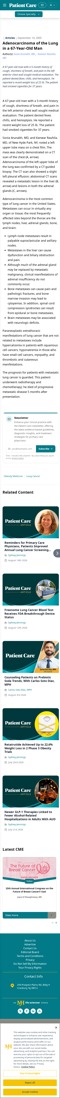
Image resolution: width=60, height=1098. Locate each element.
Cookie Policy (28, 1066)
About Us (30, 940)
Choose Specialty (26, 14)
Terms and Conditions (30, 956)
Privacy (30, 960)
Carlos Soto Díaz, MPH (20, 689)
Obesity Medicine (13, 476)
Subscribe (44, 448)
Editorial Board (30, 952)
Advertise (30, 944)
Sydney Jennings (17, 555)
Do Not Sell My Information (30, 963)
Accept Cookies (30, 1091)
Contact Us (30, 948)
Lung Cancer (33, 476)
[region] (30, 1060)
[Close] (56, 1027)
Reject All (30, 1082)
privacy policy (18, 458)
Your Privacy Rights (30, 967)
